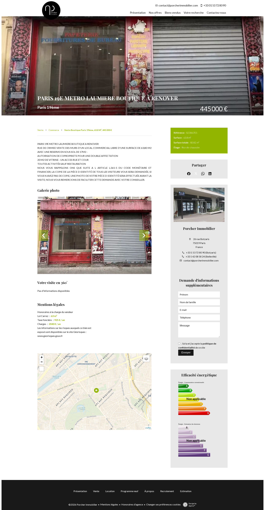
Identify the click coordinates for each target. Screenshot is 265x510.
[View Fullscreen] (41, 368)
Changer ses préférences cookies (163, 504)
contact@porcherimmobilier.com (178, 5)
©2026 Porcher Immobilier (83, 504)
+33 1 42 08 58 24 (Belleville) (201, 256)
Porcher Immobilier (199, 228)
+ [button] (42, 357)
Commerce (54, 130)
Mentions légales (109, 504)
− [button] (42, 362)
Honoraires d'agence (132, 504)
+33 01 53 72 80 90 (215, 5)
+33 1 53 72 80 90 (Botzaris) (201, 252)
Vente (40, 130)
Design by (192, 504)
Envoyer (185, 352)
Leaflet (148, 428)
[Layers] (146, 358)
